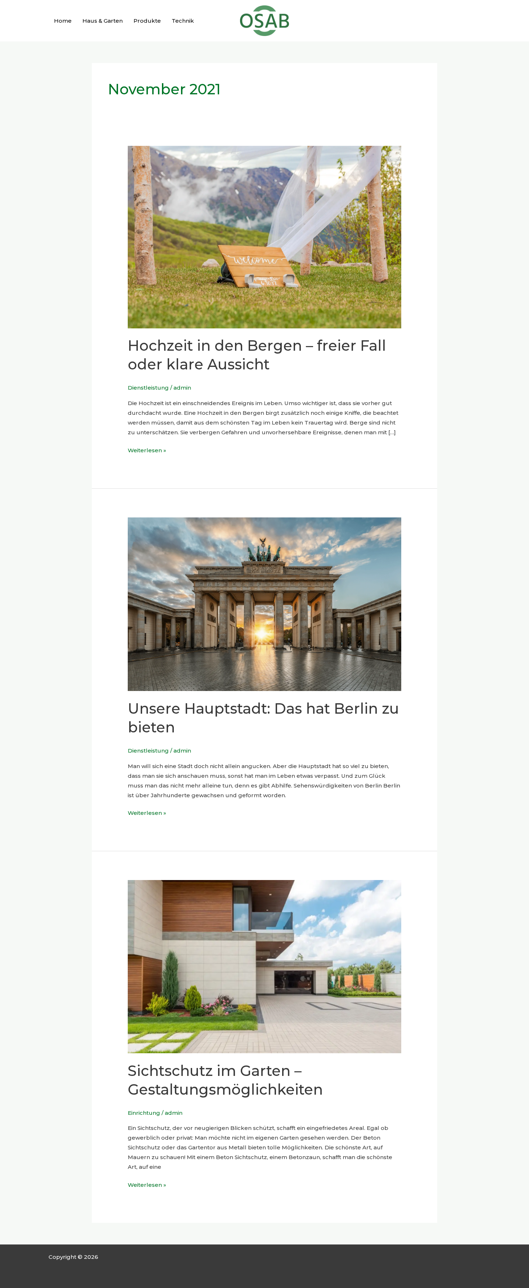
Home (63, 20)
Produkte (147, 20)
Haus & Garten (102, 20)
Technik (183, 20)
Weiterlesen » (147, 449)
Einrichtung (144, 1112)
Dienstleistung (148, 387)
